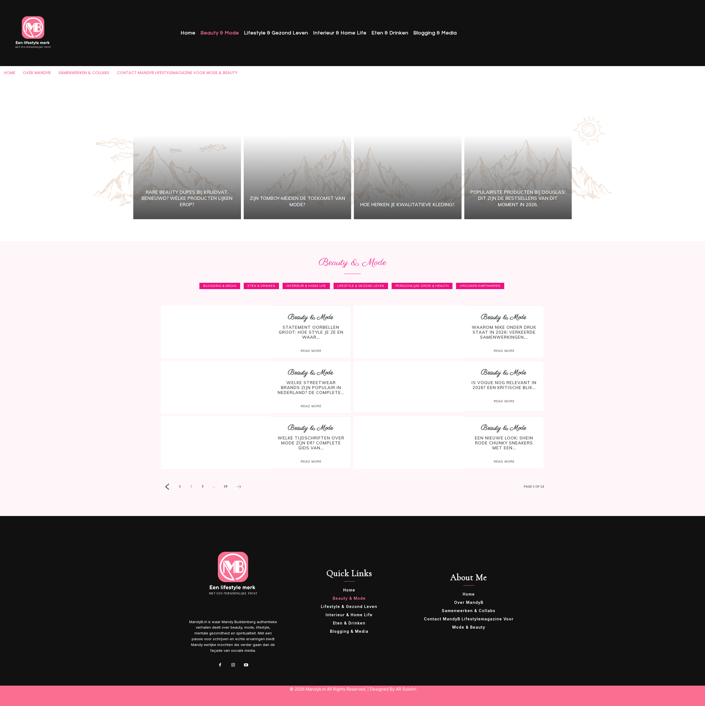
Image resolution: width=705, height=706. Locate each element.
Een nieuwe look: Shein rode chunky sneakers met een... (504, 442)
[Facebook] (220, 665)
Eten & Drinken (261, 286)
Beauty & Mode (310, 317)
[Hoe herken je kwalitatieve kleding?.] (408, 149)
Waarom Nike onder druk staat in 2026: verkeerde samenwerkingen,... (504, 332)
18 (225, 486)
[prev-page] (167, 487)
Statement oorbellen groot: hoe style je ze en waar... (311, 332)
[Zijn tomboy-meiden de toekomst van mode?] (297, 149)
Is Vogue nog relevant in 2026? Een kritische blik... (503, 385)
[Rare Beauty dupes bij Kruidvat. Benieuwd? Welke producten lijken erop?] (187, 149)
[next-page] (239, 487)
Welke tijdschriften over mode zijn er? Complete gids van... (311, 442)
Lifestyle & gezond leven (360, 286)
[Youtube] (246, 665)
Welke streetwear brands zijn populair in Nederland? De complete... (311, 387)
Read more (311, 351)
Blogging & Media (219, 286)
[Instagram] (233, 665)
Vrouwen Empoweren (480, 286)
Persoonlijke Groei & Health (422, 286)
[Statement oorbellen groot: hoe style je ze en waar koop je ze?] (216, 331)
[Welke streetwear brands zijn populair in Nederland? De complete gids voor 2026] (216, 386)
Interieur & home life (306, 286)
